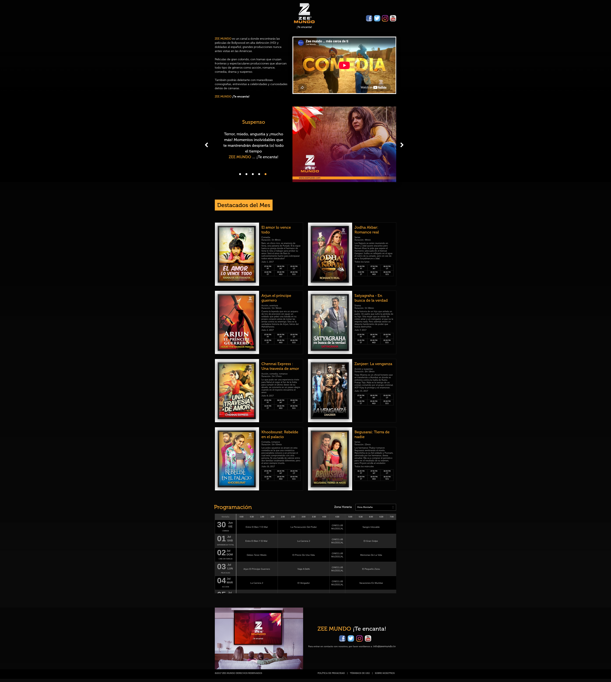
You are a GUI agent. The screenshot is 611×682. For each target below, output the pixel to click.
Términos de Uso (360, 673)
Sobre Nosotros (385, 673)
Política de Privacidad (331, 673)
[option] (305, 144)
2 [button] (246, 174)
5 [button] (265, 174)
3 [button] (252, 174)
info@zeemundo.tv (384, 646)
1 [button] (240, 174)
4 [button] (259, 174)
